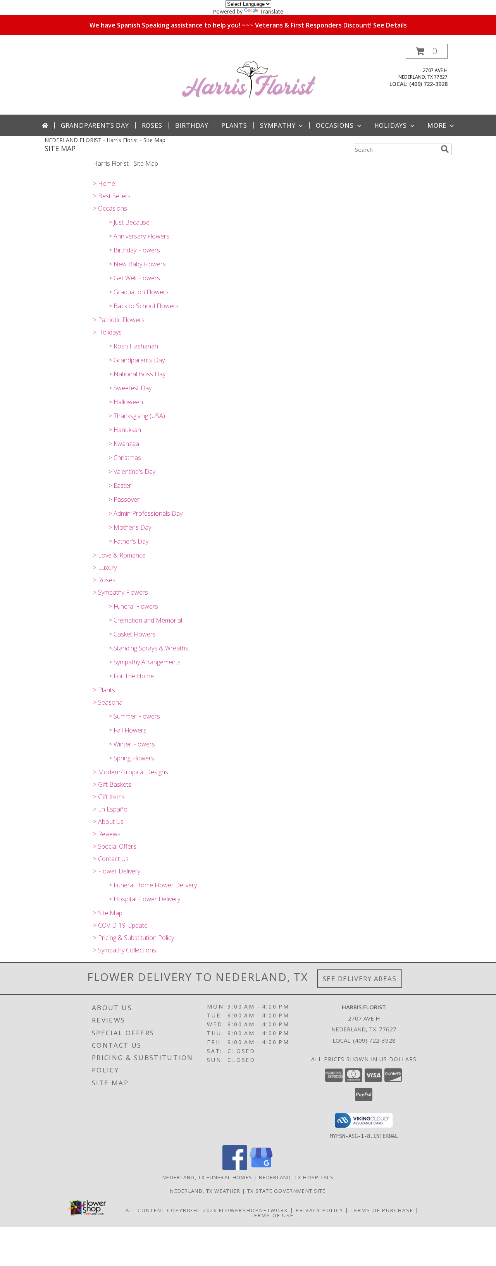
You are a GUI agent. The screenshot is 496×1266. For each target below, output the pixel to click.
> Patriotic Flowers (119, 320)
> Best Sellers (112, 196)
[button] (427, 51)
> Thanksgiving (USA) (136, 416)
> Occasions (110, 208)
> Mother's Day (129, 527)
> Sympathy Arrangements (144, 662)
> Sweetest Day (130, 388)
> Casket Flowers (132, 634)
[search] (445, 149)
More (436, 125)
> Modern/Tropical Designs (130, 772)
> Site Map (107, 913)
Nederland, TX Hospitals (296, 1177)
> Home (104, 183)
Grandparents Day (95, 125)
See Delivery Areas (360, 978)
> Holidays (107, 332)
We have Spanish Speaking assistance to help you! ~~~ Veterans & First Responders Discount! (248, 25)
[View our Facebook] (234, 1168)
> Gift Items (109, 797)
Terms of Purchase (382, 1210)
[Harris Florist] (248, 79)
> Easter (119, 485)
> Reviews (107, 834)
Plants (234, 125)
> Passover (124, 499)
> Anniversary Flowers (138, 236)
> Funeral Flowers (133, 606)
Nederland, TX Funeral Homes (207, 1177)
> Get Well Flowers (134, 278)
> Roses (104, 580)
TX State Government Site (286, 1190)
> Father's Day (128, 541)
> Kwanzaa (123, 443)
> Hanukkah (124, 429)
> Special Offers (114, 846)
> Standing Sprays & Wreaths (148, 648)
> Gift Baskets (112, 784)
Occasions (334, 125)
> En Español (111, 809)
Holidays (390, 125)
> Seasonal (108, 702)
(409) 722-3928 (428, 83)
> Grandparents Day (136, 360)
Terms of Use (272, 1215)
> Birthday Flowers (134, 250)
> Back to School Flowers (143, 306)
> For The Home (131, 676)
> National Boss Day (136, 374)
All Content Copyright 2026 (171, 1210)
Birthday (191, 125)
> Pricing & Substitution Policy (133, 937)
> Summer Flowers (134, 716)
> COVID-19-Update (120, 925)
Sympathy (277, 125)
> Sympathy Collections (124, 950)
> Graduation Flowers (138, 292)
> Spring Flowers (131, 758)
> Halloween (125, 402)
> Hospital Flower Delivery (144, 899)
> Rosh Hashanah (133, 346)
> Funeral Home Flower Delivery (152, 885)
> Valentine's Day (131, 471)
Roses (152, 125)
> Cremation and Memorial (145, 620)
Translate (271, 11)
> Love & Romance (119, 555)
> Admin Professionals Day (145, 513)
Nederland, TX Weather (205, 1190)
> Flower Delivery (116, 871)
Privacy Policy (319, 1210)
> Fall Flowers (127, 730)
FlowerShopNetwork (253, 1210)
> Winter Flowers (131, 744)
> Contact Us (111, 858)
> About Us (108, 821)
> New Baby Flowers (137, 264)
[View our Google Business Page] (261, 1168)
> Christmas (124, 457)
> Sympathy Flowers (120, 592)
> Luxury (105, 567)
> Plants (104, 690)
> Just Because (129, 222)
